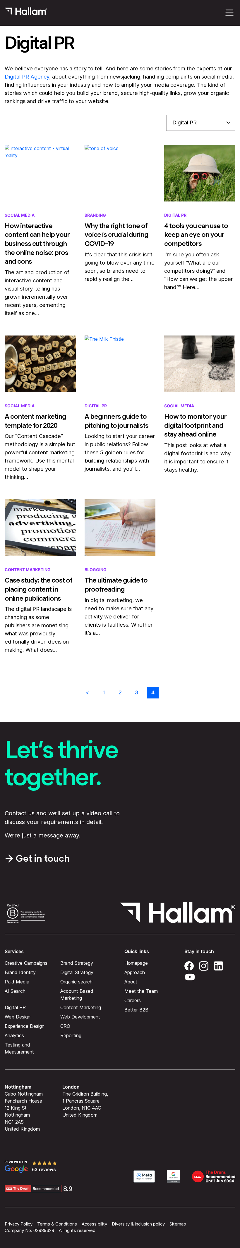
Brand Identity (20, 972)
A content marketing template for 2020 (35, 421)
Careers (132, 1000)
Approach (134, 972)
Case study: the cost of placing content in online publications (38, 589)
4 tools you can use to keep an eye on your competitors (196, 234)
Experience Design (24, 1026)
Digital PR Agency (27, 76)
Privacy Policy (18, 1224)
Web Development (80, 1016)
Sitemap (177, 1224)
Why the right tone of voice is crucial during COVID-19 (116, 234)
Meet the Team (141, 991)
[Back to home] (26, 13)
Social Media (20, 215)
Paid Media (17, 981)
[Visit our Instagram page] (203, 964)
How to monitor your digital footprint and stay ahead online (195, 425)
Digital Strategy (76, 972)
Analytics (14, 1035)
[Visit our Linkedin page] (218, 964)
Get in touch (43, 858)
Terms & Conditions (57, 1224)
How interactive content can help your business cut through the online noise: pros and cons (37, 243)
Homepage (136, 963)
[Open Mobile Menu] (229, 13)
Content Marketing (28, 569)
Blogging (96, 569)
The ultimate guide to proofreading (116, 584)
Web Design (17, 1016)
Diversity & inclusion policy (138, 1224)
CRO (65, 1026)
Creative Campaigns (26, 963)
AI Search (15, 991)
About (130, 981)
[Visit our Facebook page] (189, 964)
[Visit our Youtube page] (190, 975)
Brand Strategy (76, 963)
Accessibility (94, 1224)
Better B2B (136, 1009)
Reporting (70, 1035)
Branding (95, 215)
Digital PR (175, 215)
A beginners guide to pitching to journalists (116, 421)
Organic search (76, 981)
